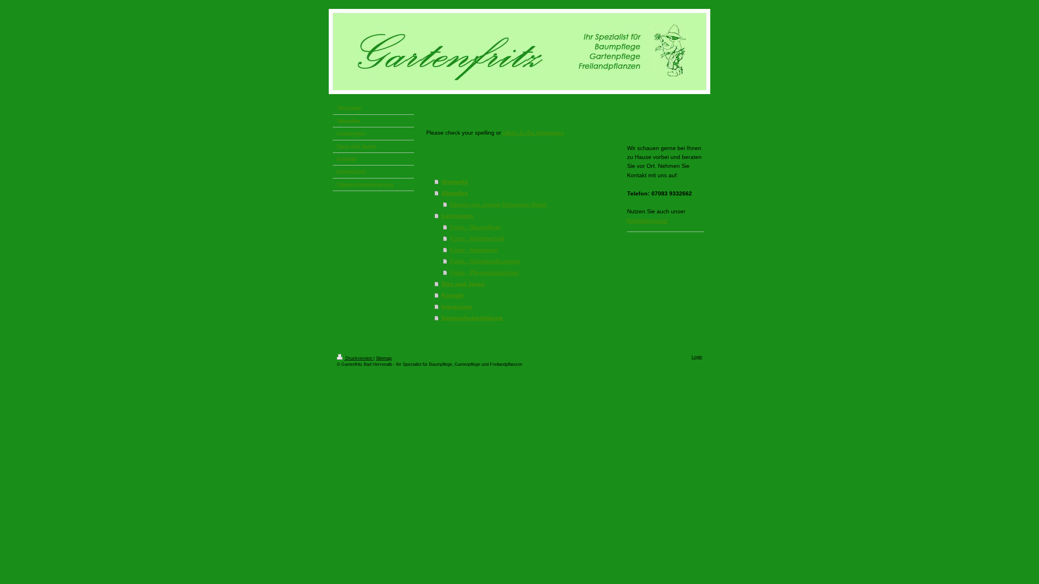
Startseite (455, 181)
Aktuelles (455, 193)
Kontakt (452, 295)
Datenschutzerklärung (472, 318)
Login (697, 356)
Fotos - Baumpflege (475, 227)
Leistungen (457, 216)
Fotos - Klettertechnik (477, 238)
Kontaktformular (647, 220)
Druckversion (358, 358)
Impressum (457, 306)
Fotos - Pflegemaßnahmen (484, 272)
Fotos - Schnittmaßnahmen (485, 261)
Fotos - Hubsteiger (474, 250)
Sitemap (384, 358)
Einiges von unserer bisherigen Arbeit (498, 204)
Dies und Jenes (463, 284)
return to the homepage (533, 132)
